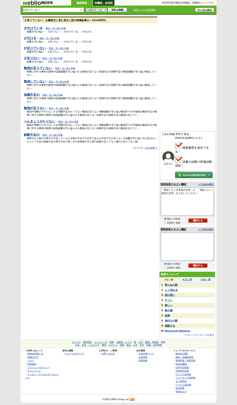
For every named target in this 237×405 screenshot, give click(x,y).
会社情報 (142, 357)
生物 (122, 345)
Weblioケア (181, 391)
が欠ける (30, 38)
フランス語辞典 (183, 374)
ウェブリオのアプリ (74, 353)
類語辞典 (82, 2)
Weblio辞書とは (35, 353)
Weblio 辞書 (182, 353)
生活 (84, 345)
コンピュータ (100, 342)
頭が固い (170, 295)
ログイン (168, 163)
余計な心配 (171, 320)
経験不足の (32, 134)
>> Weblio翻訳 (206, 184)
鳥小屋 (169, 310)
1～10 (168, 279)
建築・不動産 (151, 342)
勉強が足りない (35, 108)
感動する (170, 325)
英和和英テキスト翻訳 (173, 184)
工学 (140, 342)
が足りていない (35, 48)
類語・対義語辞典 (184, 357)
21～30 (206, 279)
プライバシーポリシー (38, 367)
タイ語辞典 (181, 381)
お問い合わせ (108, 353)
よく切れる (171, 290)
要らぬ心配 (171, 284)
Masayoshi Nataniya (177, 330)
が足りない (32, 58)
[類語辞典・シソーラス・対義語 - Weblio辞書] (31, 4)
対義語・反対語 (104, 2)
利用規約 (31, 364)
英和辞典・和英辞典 (186, 360)
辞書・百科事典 (154, 345)
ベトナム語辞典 (183, 385)
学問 (163, 342)
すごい (169, 300)
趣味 (104, 345)
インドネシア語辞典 (186, 377)
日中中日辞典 (182, 367)
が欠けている (33, 28)
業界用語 (87, 342)
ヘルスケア (94, 345)
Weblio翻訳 (181, 364)
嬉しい (169, 305)
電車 (112, 342)
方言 (142, 345)
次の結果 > (151, 147)
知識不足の (32, 94)
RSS (132, 400)
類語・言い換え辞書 (56, 28)
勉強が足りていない (38, 68)
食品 (128, 345)
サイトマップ (34, 371)
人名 (135, 345)
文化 (77, 345)
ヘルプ (30, 360)
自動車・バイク (124, 342)
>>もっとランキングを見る (199, 335)
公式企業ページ (146, 353)
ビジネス (76, 342)
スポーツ (113, 345)
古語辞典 (180, 388)
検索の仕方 (33, 357)
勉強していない (35, 81)
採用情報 (142, 360)
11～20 (187, 279)
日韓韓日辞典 (182, 371)
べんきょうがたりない (39, 121)
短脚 (167, 315)
